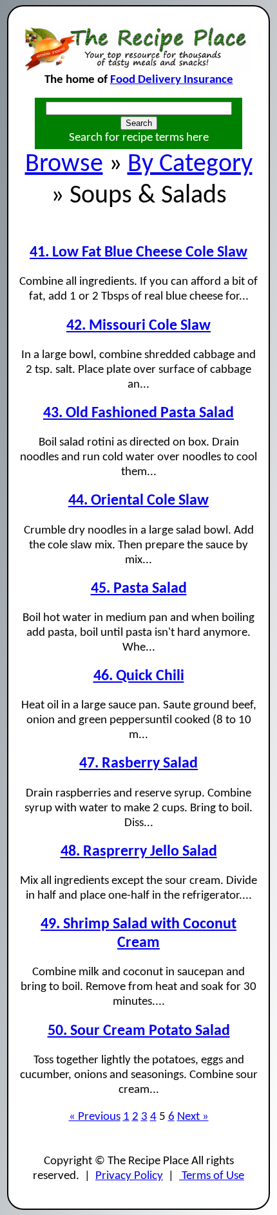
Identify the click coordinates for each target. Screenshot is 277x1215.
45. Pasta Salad (139, 589)
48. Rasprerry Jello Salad (139, 852)
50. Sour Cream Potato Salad (139, 1031)
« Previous (94, 1117)
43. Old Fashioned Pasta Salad (138, 413)
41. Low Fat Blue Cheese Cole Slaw (138, 252)
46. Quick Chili (138, 676)
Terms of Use (211, 1176)
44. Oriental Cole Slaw (138, 501)
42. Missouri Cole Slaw (138, 326)
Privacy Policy (129, 1176)
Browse (64, 164)
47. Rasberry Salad (138, 763)
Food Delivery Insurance (171, 80)
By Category (190, 164)
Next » (193, 1117)
